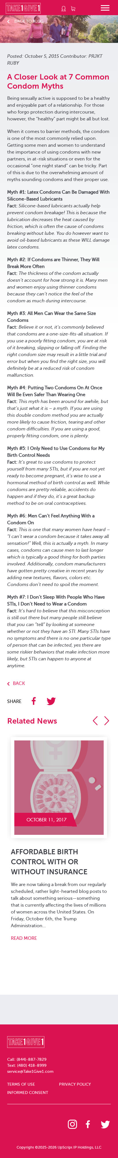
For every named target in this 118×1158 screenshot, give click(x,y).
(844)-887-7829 (31, 1059)
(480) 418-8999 (31, 1065)
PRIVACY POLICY (75, 1084)
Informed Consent (27, 1093)
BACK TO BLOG (29, 21)
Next (108, 720)
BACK (19, 683)
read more (36, 931)
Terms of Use (21, 1084)
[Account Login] (64, 8)
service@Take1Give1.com (30, 1071)
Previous (97, 720)
